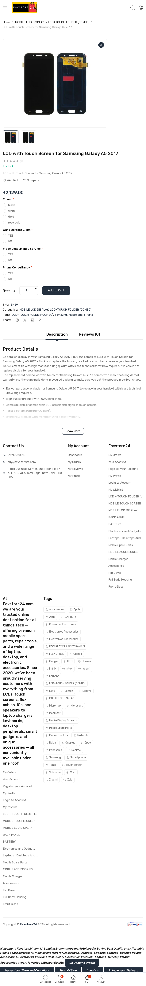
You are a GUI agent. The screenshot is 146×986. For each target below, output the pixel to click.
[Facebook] (17, 320)
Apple (77, 609)
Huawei (86, 661)
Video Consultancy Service (23, 248)
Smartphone (78, 757)
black (11, 205)
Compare (33, 180)
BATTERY (114, 524)
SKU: (6, 304)
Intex (69, 668)
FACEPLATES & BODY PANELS (67, 646)
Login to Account (120, 482)
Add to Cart (56, 290)
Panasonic (55, 750)
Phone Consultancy (17, 267)
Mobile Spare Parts (80, 314)
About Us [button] (92, 970)
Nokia (52, 742)
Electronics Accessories (64, 631)
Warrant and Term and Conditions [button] (27, 970)
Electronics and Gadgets (124, 531)
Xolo (69, 779)
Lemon (69, 690)
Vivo (72, 772)
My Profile (74, 476)
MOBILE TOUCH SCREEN (124, 503)
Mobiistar (54, 713)
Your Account (117, 462)
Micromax (55, 705)
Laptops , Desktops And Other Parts (125, 538)
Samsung (61, 314)
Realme (76, 750)
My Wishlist (115, 489)
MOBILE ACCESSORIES (123, 552)
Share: (7, 320)
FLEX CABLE (56, 653)
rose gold (14, 222)
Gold (11, 216)
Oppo (88, 742)
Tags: (6, 314)
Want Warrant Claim (18, 229)
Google (53, 661)
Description (57, 334)
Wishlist (12, 180)
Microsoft (77, 705)
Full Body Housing (120, 579)
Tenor (52, 764)
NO (10, 241)
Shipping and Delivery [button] (123, 970)
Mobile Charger (118, 559)
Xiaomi (53, 779)
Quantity (9, 290)
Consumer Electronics (62, 624)
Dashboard (75, 455)
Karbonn (54, 676)
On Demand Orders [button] (82, 963)
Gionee (77, 653)
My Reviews (75, 469)
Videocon (55, 772)
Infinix (52, 668)
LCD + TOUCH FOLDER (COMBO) (125, 496)
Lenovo (87, 690)
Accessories (116, 565)
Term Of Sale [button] (68, 970)
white (12, 211)
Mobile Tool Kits (58, 735)
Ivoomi (86, 668)
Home (6, 22)
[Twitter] (24, 320)
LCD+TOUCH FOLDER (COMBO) (69, 22)
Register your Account (123, 469)
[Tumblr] (39, 320)
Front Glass (116, 586)
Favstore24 (28, 924)
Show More (73, 431)
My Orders (74, 462)
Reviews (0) (89, 334)
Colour (8, 199)
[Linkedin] (32, 320)
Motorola (82, 735)
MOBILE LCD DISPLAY (29, 22)
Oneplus (70, 742)
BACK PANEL (116, 517)
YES (10, 235)
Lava (52, 690)
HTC (69, 661)
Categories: (10, 309)
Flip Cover (114, 572)
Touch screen (74, 764)
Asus (52, 617)
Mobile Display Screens (63, 720)
